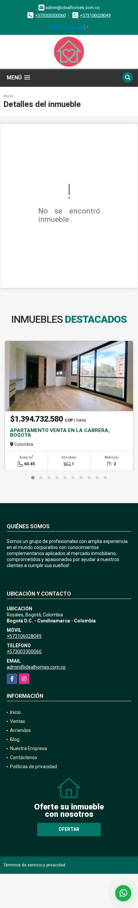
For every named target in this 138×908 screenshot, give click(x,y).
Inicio (8, 96)
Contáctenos (23, 757)
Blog (14, 739)
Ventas (17, 721)
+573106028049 (95, 15)
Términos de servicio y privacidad (34, 865)
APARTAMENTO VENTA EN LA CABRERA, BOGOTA (60, 432)
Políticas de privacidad (33, 766)
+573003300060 (50, 15)
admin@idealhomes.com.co (36, 667)
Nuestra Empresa (28, 748)
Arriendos (20, 730)
